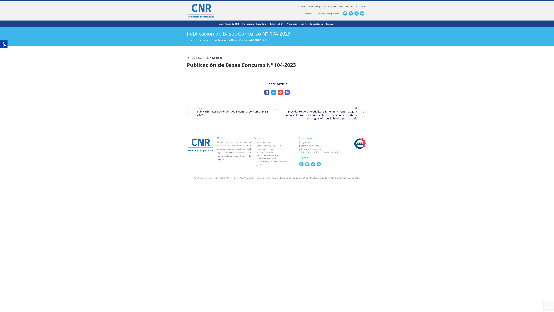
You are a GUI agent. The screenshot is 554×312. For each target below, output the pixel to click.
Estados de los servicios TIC (267, 155)
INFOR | (341, 6)
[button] (4, 44)
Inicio (220, 24)
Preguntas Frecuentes (297, 24)
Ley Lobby (305, 142)
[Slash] (277, 109)
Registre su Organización (266, 149)
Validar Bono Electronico (266, 158)
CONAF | (324, 6)
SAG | (317, 6)
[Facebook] (351, 13)
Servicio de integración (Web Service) (271, 161)
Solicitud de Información (311, 146)
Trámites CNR (276, 24)
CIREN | (348, 6)
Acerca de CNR (232, 24)
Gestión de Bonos (263, 142)
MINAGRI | (303, 6)
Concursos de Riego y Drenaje (268, 146)
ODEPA (362, 6)
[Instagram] (345, 13)
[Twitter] (356, 13)
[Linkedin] (287, 92)
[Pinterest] (280, 92)
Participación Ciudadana (254, 24)
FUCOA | (355, 6)
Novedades (203, 40)
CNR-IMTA (260, 165)
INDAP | (311, 6)
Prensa (329, 24)
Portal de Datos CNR (264, 152)
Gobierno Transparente (311, 149)
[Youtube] (362, 13)
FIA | (330, 6)
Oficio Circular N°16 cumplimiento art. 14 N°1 (320, 152)
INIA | (335, 6)
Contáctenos (316, 24)
